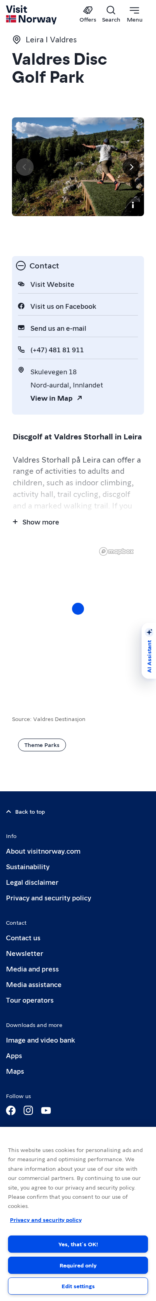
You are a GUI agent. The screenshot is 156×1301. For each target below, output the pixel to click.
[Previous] (25, 167)
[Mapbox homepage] (116, 551)
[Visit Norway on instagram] (28, 1110)
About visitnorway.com (43, 850)
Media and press (32, 968)
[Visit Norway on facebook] (11, 1110)
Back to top (30, 811)
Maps (15, 1070)
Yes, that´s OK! (78, 1243)
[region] (78, 1214)
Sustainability (28, 866)
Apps (14, 1055)
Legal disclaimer (32, 881)
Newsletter (24, 952)
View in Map (51, 397)
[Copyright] (133, 205)
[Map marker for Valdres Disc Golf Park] (78, 609)
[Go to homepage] (32, 14)
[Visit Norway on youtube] (46, 1110)
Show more (40, 521)
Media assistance (34, 984)
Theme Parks (42, 744)
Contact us (23, 937)
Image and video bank (40, 1039)
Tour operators (30, 999)
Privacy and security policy (48, 897)
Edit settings (78, 1285)
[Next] (131, 167)
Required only (78, 1265)
